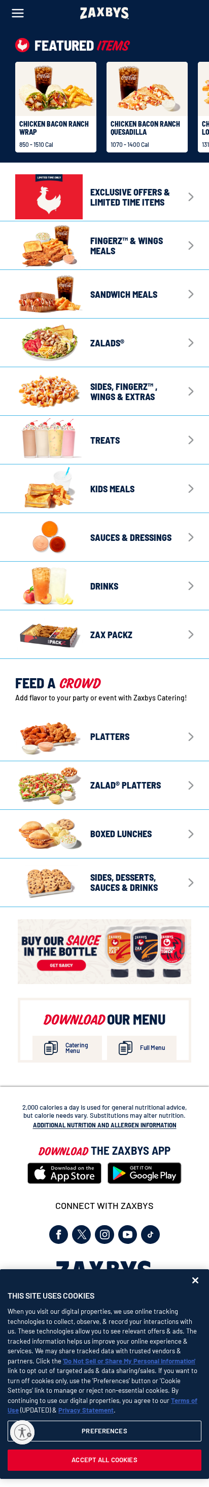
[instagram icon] (104, 1234)
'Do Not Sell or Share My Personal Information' (129, 1361)
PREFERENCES (104, 1431)
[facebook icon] (58, 1234)
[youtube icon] (127, 1234)
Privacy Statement (86, 1410)
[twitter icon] (81, 1234)
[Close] (195, 1280)
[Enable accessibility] (22, 1432)
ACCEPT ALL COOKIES (104, 1460)
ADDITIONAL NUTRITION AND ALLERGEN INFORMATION (105, 1124)
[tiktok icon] (150, 1234)
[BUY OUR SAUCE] (104, 951)
